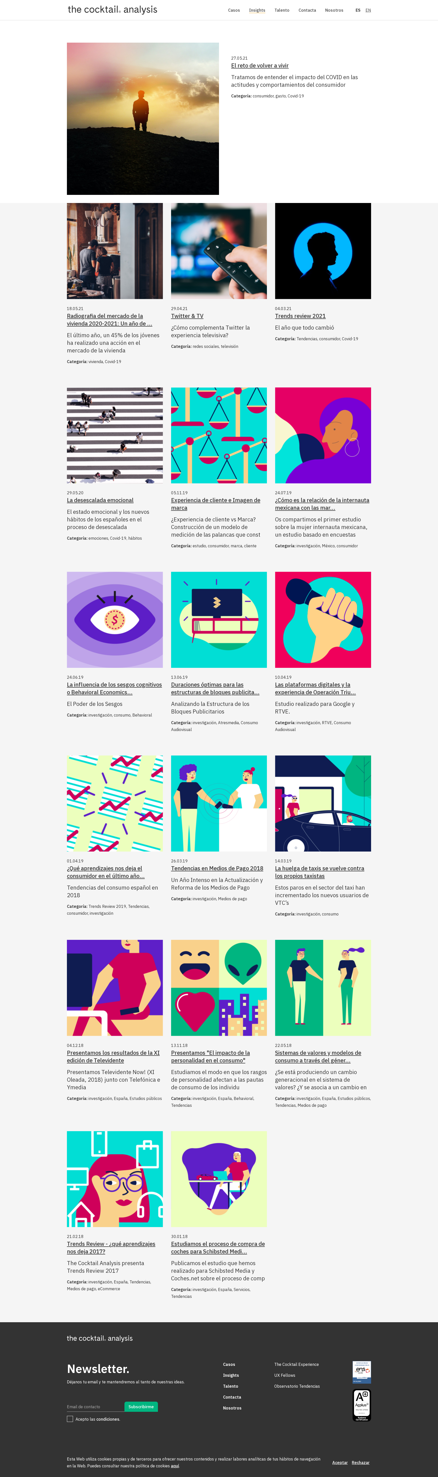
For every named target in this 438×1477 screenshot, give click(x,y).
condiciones (107, 1419)
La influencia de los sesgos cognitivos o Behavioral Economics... (114, 688)
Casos (234, 10)
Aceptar (340, 1462)
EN (368, 10)
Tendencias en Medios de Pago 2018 (217, 868)
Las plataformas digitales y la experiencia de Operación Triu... (315, 688)
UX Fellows (284, 1375)
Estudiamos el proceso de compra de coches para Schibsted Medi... (218, 1247)
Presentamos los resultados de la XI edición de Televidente (113, 1056)
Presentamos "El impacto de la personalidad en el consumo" (210, 1056)
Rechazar (361, 1462)
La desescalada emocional (100, 500)
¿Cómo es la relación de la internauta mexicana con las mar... (322, 503)
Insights (257, 10)
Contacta (307, 10)
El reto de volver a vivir (260, 65)
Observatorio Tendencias (297, 1386)
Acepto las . (98, 1419)
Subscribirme (141, 1406)
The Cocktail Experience (296, 1364)
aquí (175, 1465)
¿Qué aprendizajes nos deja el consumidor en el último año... (106, 871)
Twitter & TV (187, 315)
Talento (282, 10)
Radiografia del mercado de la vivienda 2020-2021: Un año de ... (109, 319)
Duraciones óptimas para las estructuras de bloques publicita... (215, 688)
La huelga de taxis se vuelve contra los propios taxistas (319, 871)
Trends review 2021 (300, 315)
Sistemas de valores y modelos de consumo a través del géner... (318, 1056)
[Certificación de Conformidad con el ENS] (362, 1372)
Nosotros (334, 10)
